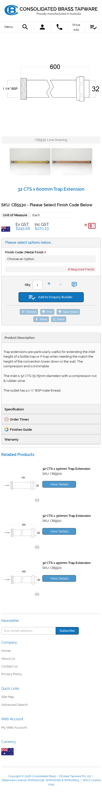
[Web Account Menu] (42, 27)
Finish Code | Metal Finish (24, 252)
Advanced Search (14, 705)
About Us (8, 659)
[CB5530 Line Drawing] (51, 86)
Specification (14, 409)
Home (6, 651)
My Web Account (14, 727)
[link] (50, 8)
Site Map (7, 697)
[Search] (25, 27)
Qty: (28, 285)
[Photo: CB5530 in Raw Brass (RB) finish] (30, 162)
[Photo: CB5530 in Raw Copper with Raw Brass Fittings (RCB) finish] (71, 162)
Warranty (11, 439)
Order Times (19, 419)
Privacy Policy (11, 674)
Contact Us (9, 666)
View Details (59, 484)
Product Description (19, 338)
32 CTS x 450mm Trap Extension (66, 563)
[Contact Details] (59, 27)
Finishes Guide (21, 429)
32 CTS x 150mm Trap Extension (66, 469)
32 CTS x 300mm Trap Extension (66, 516)
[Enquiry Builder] (93, 27)
